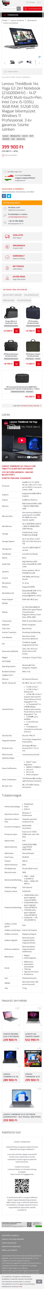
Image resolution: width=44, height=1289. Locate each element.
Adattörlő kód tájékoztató (11, 1246)
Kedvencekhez (12, 71)
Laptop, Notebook (17, 20)
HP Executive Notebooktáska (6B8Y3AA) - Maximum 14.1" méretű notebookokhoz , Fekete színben (22, 389)
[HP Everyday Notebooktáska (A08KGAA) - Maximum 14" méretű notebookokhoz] (33, 312)
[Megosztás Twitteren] (9, 196)
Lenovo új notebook (10, 23)
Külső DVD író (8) (24, 300)
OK (39, 1281)
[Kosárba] (16, 330)
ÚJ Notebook (32, 20)
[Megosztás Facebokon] (4, 196)
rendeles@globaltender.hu (18, 217)
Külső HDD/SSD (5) (31, 295)
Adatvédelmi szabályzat (10, 1235)
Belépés (32, 2)
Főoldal (4, 20)
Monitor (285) (8, 300)
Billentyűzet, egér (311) (12, 295)
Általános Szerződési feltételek (13, 1239)
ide (21, 1286)
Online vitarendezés (9, 1243)
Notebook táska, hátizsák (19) (15, 290)
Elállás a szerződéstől (9, 1250)
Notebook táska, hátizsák (30, 406)
